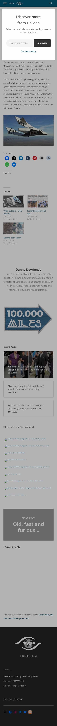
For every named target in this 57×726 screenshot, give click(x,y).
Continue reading (28, 51)
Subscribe (42, 42)
